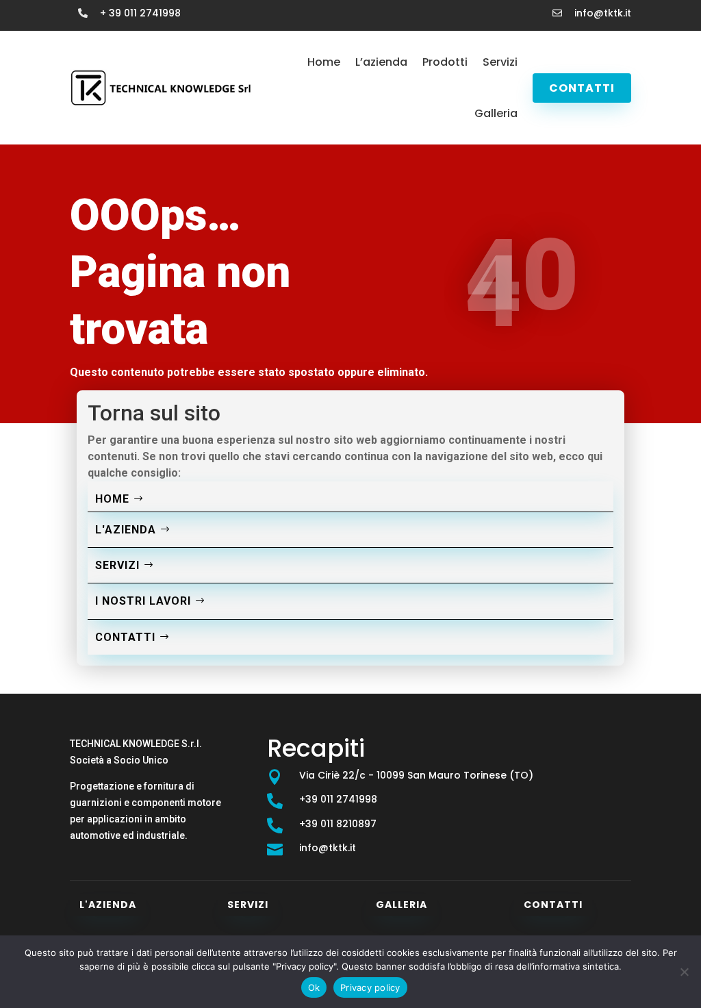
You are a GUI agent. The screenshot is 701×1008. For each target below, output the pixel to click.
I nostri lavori (143, 600)
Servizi (500, 62)
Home (323, 62)
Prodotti (445, 62)
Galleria (496, 113)
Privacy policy (370, 987)
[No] (684, 972)
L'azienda (125, 529)
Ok (314, 987)
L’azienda (381, 62)
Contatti (582, 88)
